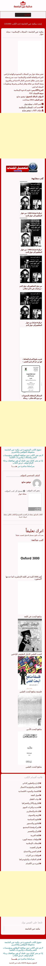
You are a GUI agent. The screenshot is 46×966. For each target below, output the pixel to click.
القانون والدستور (33, 823)
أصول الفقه (35, 795)
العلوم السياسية (33, 819)
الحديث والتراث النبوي (31, 807)
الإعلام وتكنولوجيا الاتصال (30, 787)
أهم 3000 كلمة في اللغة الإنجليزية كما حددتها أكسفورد (24, 577)
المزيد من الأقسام (33, 863)
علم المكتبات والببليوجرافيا (29, 859)
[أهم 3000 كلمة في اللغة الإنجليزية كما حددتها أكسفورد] (30, 558)
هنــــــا (14, 466)
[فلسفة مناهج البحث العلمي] (30, 673)
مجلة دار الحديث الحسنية (25, 515)
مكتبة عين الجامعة (35, 32)
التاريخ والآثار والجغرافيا (31, 803)
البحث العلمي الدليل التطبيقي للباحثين (26, 654)
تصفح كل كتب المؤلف (14, 491)
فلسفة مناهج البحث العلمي (31, 691)
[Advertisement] (23, 136)
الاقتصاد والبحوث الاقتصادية (29, 791)
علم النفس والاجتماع (32, 851)
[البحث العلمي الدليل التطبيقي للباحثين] (30, 635)
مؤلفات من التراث (33, 855)
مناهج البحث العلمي (34, 767)
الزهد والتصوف (34, 815)
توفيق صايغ (26, 110)
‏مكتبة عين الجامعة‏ (32, 929)
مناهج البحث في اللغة (33, 616)
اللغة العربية (35, 835)
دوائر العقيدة (35, 847)
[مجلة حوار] (30, 56)
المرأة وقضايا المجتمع (31, 827)
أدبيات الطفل (34, 799)
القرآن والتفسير (34, 831)
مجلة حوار (28, 104)
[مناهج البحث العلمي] (30, 748)
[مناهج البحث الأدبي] (30, 710)
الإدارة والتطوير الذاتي (31, 783)
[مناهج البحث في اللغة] (30, 598)
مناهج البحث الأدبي (34, 729)
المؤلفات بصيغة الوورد (31, 839)
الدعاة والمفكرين (33, 811)
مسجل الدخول (29, 535)
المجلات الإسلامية (19, 32)
